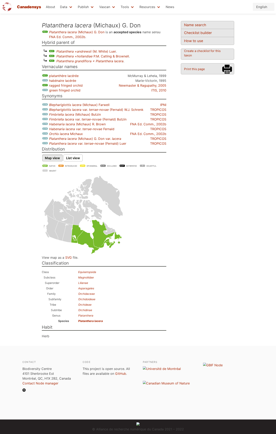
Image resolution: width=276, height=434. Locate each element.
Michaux (66, 134)
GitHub (120, 374)
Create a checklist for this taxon (202, 53)
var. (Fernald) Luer (87, 143)
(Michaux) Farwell (79, 105)
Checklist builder (198, 33)
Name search (195, 25)
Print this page (194, 69)
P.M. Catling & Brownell (92, 56)
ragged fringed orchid (66, 85)
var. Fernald (81, 129)
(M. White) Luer (86, 51)
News (170, 7)
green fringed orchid (64, 90)
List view (73, 158)
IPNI (163, 105)
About (50, 7)
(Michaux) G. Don (76, 32)
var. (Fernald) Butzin (87, 119)
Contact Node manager (40, 383)
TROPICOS (158, 110)
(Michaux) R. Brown (77, 124)
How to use (193, 41)
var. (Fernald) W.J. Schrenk (96, 110)
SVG (68, 257)
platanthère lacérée (64, 76)
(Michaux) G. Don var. (85, 139)
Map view (52, 158)
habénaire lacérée (62, 81)
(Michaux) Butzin (75, 114)
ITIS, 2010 (158, 90)
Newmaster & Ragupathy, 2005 (142, 85)
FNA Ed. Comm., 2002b (67, 37)
